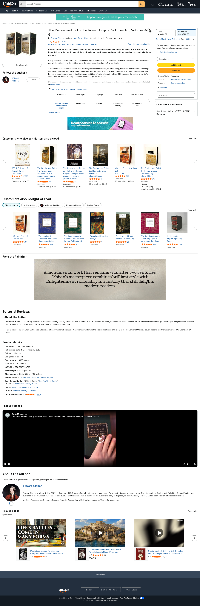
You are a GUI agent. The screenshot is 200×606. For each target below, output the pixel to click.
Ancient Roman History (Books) (24, 384)
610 (77, 244)
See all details (54, 112)
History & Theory (68, 23)
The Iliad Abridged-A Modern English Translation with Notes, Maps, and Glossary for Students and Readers (105, 550)
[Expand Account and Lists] (174, 5)
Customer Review (19, 416)
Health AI (15, 11)
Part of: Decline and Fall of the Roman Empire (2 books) (72, 45)
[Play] (5, 464)
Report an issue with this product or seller (69, 89)
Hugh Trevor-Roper (81, 38)
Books (4, 23)
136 (180, 244)
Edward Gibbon (57, 38)
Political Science (54, 23)
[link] (23, 169)
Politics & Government (38, 23)
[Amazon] (9, 4)
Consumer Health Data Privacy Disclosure (102, 598)
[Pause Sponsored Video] (63, 539)
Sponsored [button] (6, 515)
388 (154, 244)
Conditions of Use (66, 598)
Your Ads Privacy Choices (129, 598)
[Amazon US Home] (64, 591)
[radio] (166, 32)
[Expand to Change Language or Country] (97, 590)
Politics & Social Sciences (18, 23)
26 (128, 242)
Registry (73, 11)
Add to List (163, 95)
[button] (5, 10)
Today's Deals (27, 11)
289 (51, 244)
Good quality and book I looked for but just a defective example (55, 416)
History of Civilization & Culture (24, 387)
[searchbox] (82, 4)
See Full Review (92, 416)
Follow (33, 80)
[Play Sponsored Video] (100, 533)
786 (25, 242)
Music (81, 11)
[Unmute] (195, 464)
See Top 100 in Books (48, 381)
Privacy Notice (80, 598)
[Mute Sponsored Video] (63, 544)
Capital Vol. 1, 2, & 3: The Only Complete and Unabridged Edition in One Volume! (165, 552)
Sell (65, 11)
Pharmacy (91, 11)
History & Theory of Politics (24, 391)
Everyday (103, 11)
